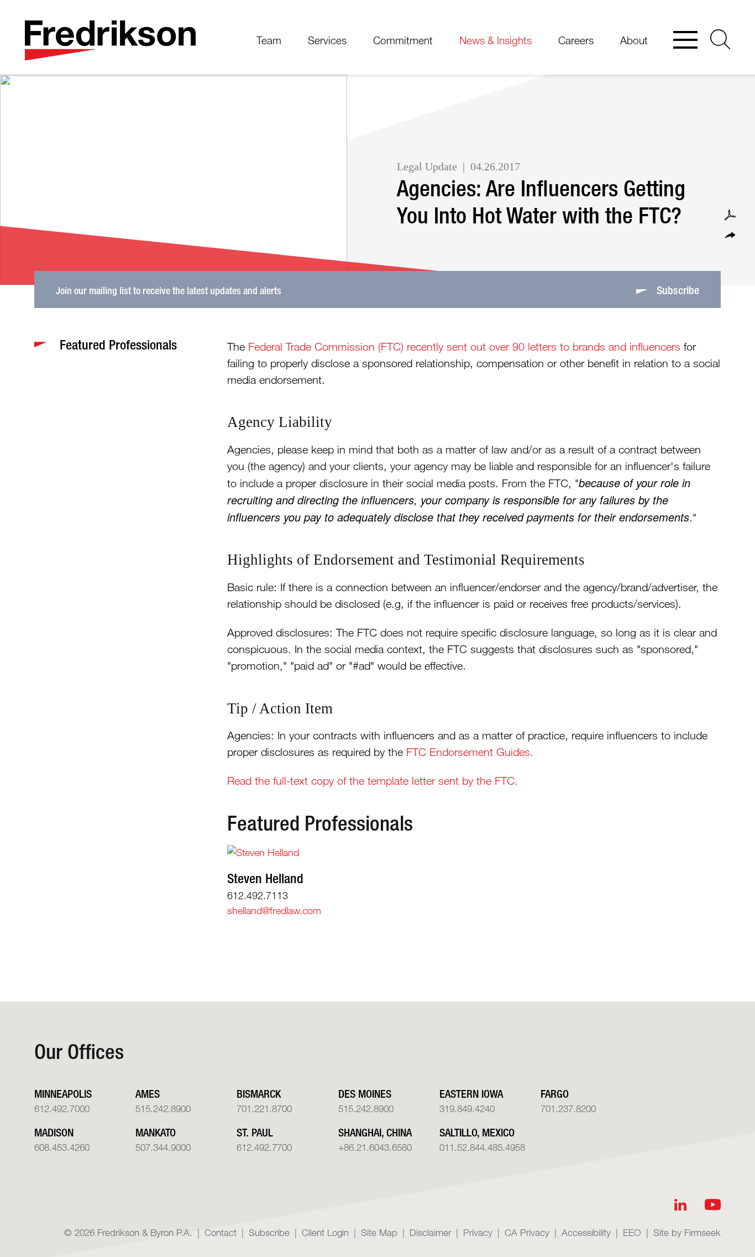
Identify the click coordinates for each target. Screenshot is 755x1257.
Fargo (555, 1093)
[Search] (720, 39)
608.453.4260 (62, 1147)
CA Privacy (527, 1232)
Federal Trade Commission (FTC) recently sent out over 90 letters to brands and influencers (464, 346)
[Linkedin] (680, 1205)
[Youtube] (713, 1205)
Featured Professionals (320, 823)
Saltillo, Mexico (477, 1132)
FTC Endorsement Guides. (469, 752)
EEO (632, 1232)
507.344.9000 (163, 1147)
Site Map (379, 1232)
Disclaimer (430, 1232)
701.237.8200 (568, 1108)
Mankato (155, 1132)
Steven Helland (265, 878)
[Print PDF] (730, 215)
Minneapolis (63, 1093)
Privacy (477, 1232)
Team (268, 40)
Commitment (403, 40)
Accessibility (586, 1232)
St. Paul (255, 1132)
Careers (576, 40)
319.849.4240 (467, 1108)
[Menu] (685, 41)
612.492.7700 (264, 1147)
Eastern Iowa (471, 1093)
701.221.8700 (264, 1108)
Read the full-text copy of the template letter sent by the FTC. (372, 780)
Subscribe (269, 1232)
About (634, 40)
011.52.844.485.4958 (482, 1147)
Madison (54, 1132)
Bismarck (259, 1093)
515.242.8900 (163, 1108)
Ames (147, 1093)
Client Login (325, 1232)
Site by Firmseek (687, 1232)
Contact (221, 1232)
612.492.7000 (62, 1108)
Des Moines (364, 1093)
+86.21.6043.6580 (375, 1147)
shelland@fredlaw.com (274, 910)
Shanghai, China (375, 1132)
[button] (730, 235)
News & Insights (495, 40)
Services (327, 40)
